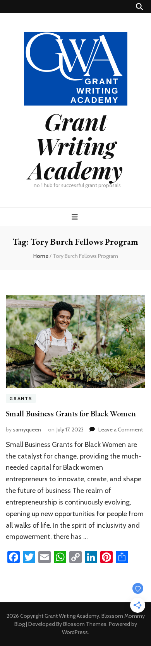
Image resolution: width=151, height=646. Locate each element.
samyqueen (27, 429)
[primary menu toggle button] (76, 217)
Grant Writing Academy (76, 145)
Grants (21, 398)
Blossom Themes (84, 623)
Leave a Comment (120, 429)
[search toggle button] (139, 6)
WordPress (75, 632)
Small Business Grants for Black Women (71, 413)
